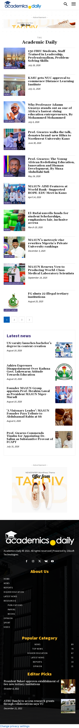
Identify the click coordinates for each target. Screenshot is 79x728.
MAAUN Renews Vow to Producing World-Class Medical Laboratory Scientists (51, 270)
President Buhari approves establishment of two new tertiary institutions (31, 683)
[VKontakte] (46, 561)
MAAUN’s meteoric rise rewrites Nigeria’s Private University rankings (48, 243)
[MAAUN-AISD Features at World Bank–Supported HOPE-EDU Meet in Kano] (14, 193)
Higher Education (13, 283)
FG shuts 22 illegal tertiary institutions (48, 295)
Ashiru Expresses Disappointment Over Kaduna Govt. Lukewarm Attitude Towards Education (28, 370)
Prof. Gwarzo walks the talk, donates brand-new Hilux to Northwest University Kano (49, 135)
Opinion (8, 175)
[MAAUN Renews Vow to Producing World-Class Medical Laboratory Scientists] (14, 274)
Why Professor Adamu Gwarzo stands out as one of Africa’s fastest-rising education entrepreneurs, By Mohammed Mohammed (50, 111)
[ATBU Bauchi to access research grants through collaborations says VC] (68, 706)
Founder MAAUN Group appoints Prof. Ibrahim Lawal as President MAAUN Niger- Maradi (28, 393)
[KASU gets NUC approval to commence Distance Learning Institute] (14, 85)
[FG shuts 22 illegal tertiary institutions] (14, 301)
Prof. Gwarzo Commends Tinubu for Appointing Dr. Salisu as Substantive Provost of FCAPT (30, 437)
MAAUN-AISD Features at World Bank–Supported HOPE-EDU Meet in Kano (47, 190)
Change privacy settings (14, 726)
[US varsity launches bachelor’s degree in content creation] (63, 349)
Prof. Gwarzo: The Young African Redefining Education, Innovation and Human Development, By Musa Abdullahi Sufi (51, 165)
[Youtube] (52, 561)
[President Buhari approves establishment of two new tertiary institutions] (68, 686)
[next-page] (29, 320)
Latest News (10, 67)
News (7, 94)
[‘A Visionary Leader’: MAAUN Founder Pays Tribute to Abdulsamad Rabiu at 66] (63, 417)
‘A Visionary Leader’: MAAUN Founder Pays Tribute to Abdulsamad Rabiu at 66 (28, 413)
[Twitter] (39, 561)
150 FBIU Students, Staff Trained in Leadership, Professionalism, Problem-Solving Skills (49, 56)
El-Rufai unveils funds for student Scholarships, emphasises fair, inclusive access (48, 218)
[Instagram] (33, 561)
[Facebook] (26, 561)
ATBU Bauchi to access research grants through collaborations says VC (29, 702)
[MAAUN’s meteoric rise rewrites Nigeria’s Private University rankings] (14, 247)
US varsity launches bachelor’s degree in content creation (29, 344)
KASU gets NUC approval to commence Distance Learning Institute (51, 81)
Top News (9, 121)
